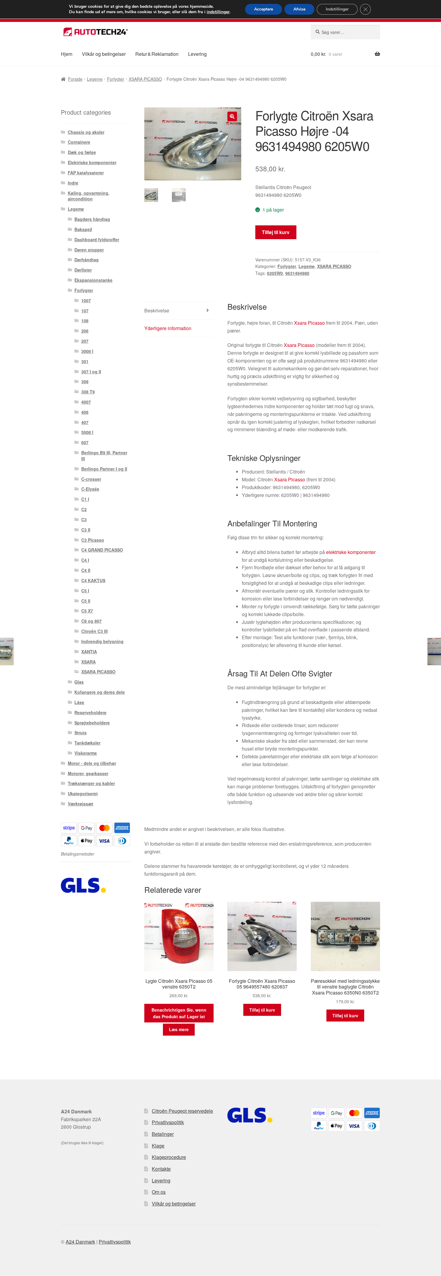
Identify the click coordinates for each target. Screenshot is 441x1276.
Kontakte (161, 1168)
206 (84, 331)
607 (84, 442)
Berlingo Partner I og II (104, 469)
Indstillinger (337, 9)
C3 (84, 519)
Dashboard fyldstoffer (96, 239)
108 (84, 320)
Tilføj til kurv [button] (262, 1010)
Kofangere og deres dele (99, 692)
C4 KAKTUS (93, 580)
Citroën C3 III (94, 631)
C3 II (85, 530)
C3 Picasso (92, 540)
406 (84, 412)
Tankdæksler (87, 743)
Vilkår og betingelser (104, 53)
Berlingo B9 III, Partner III (104, 456)
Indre (73, 183)
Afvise (299, 9)
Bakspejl (83, 229)
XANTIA (89, 652)
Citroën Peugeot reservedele (182, 1110)
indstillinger (218, 12)
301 (84, 361)
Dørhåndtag (86, 260)
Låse (79, 702)
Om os (159, 1191)
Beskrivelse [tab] (156, 310)
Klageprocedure (169, 1157)
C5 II (85, 601)
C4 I (85, 560)
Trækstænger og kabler (91, 783)
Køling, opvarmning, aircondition (89, 196)
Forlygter (115, 79)
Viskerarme (85, 753)
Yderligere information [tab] (167, 328)
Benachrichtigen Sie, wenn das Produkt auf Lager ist (179, 1013)
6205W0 (275, 273)
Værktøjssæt (80, 804)
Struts (80, 733)
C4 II (85, 570)
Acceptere (263, 9)
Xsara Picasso (309, 322)
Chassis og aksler (86, 132)
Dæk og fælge (82, 152)
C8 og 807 (91, 621)
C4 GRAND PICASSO (102, 550)
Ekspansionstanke (93, 280)
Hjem (66, 53)
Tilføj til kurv (276, 232)
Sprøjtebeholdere (92, 723)
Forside (75, 79)
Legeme (95, 79)
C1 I (85, 499)
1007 (86, 300)
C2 (84, 509)
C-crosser (91, 479)
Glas (79, 682)
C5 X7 (87, 611)
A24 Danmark (80, 1241)
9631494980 (297, 273)
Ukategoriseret (83, 793)
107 (84, 311)
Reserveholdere (90, 712)
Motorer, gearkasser (88, 773)
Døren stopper (89, 250)
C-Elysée (90, 489)
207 (84, 341)
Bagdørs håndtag (92, 219)
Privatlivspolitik (168, 1122)
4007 (86, 402)
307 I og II (91, 372)
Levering (197, 53)
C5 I (85, 591)
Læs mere (179, 1029)
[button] (232, 116)
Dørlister (83, 270)
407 (84, 422)
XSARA (88, 662)
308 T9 (88, 392)
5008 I (87, 432)
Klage (158, 1145)
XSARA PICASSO (145, 79)
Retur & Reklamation (156, 53)
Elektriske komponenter (92, 162)
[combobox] (345, 32)
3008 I (87, 351)
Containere (79, 142)
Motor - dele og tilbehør (92, 763)
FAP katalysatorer (86, 173)
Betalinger (163, 1133)
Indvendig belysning (102, 641)
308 (84, 381)
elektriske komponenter (351, 552)
